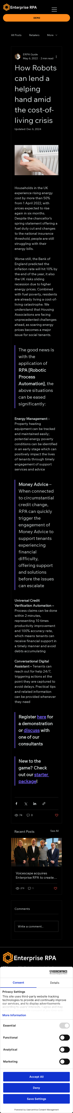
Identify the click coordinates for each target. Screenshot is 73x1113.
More (50, 35)
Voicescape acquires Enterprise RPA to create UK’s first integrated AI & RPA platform (35, 875)
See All (54, 831)
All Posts (16, 35)
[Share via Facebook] (16, 803)
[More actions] (56, 56)
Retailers (34, 35)
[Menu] (54, 9)
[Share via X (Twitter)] (25, 803)
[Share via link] (44, 803)
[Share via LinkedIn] (34, 803)
